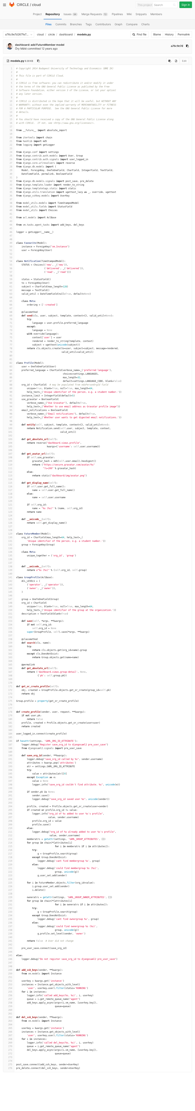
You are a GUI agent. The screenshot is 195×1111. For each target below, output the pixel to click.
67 (11, 308)
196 (10, 777)
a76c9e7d (177, 45)
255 (10, 991)
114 (10, 479)
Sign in (185, 4)
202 (10, 799)
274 (10, 1061)
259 (10, 1006)
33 (11, 184)
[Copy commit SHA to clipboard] (187, 46)
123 (10, 512)
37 (11, 199)
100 (10, 428)
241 (10, 941)
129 (10, 533)
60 (11, 283)
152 (10, 617)
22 (11, 144)
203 (10, 802)
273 (10, 1057)
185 (10, 737)
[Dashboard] (11, 6)
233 (10, 911)
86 (11, 377)
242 (10, 944)
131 (10, 541)
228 (10, 893)
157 (10, 635)
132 (10, 544)
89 (11, 388)
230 (10, 901)
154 (10, 624)
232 (10, 908)
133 (10, 548)
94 (11, 406)
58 (11, 275)
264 (10, 1024)
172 (10, 690)
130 (10, 537)
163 (10, 657)
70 (11, 319)
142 (10, 581)
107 (10, 453)
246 (10, 959)
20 (11, 137)
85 (11, 374)
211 (10, 832)
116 (10, 486)
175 (10, 701)
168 (10, 675)
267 (10, 1035)
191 (10, 759)
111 (10, 468)
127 (10, 526)
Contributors (103, 24)
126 (10, 523)
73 (11, 330)
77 (11, 344)
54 (11, 261)
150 (10, 610)
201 (10, 795)
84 (11, 370)
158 (10, 639)
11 (11, 105)
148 (10, 603)
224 (10, 879)
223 (10, 875)
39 (11, 206)
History (169, 34)
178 (10, 712)
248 (10, 966)
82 (11, 363)
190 (10, 755)
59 (11, 279)
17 (11, 126)
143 (10, 584)
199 (10, 788)
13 (11, 112)
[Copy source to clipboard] (169, 61)
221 (10, 868)
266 (10, 1031)
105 (10, 446)
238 (10, 930)
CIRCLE (23, 5)
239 (10, 933)
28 (11, 166)
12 (11, 108)
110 (10, 464)
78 (11, 348)
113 (10, 475)
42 (11, 217)
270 (10, 1046)
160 (10, 646)
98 (11, 421)
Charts (145, 24)
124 (10, 515)
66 (11, 304)
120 (10, 501)
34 (11, 188)
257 (10, 999)
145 (10, 592)
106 (10, 450)
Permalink (184, 34)
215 (10, 846)
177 (10, 708)
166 (10, 668)
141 (10, 577)
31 (11, 177)
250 (10, 973)
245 (10, 955)
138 (10, 566)
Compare (131, 24)
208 (10, 821)
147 (10, 599)
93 (11, 403)
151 (10, 613)
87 (11, 381)
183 (10, 730)
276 (10, 1068)
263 (10, 1021)
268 (10, 1039)
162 (10, 653)
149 (10, 606)
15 (11, 119)
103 (10, 439)
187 (10, 744)
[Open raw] (176, 61)
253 (10, 984)
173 (10, 693)
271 (10, 1050)
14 (11, 115)
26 (11, 159)
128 (10, 530)
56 (11, 268)
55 (11, 264)
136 (10, 559)
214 (10, 842)
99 (11, 424)
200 (10, 792)
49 (11, 243)
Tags (89, 24)
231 (10, 904)
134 (10, 552)
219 (10, 861)
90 (11, 392)
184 (10, 733)
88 (11, 384)
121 (10, 504)
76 (11, 341)
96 (11, 413)
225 (10, 882)
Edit (184, 60)
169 (10, 679)
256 (10, 995)
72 (11, 326)
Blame (157, 34)
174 (10, 697)
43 (11, 221)
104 (10, 443)
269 (10, 1042)
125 (10, 519)
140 (10, 573)
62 (11, 290)
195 (10, 773)
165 (10, 664)
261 (10, 1013)
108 (10, 457)
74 (11, 334)
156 (10, 632)
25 (11, 155)
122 (10, 508)
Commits (60, 24)
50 (11, 246)
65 (11, 301)
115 (10, 483)
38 (11, 203)
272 (10, 1053)
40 (11, 210)
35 (11, 192)
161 (10, 650)
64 (11, 297)
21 (11, 141)
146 (10, 595)
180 (10, 719)
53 (11, 257)
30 (11, 174)
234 (10, 915)
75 (11, 337)
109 (10, 461)
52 (11, 254)
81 (11, 359)
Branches (76, 24)
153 (10, 621)
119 (10, 497)
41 (11, 214)
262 (10, 1017)
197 (10, 781)
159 (10, 642)
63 (11, 294)
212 (10, 835)
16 (11, 123)
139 (10, 570)
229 (10, 897)
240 (10, 937)
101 (10, 432)
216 (10, 850)
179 (10, 715)
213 (10, 839)
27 (11, 163)
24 (11, 152)
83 (11, 366)
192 (10, 762)
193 (10, 766)
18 (11, 130)
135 (10, 555)
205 (10, 810)
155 (10, 628)
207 (10, 817)
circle (51, 34)
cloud (36, 5)
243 (10, 948)
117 (10, 490)
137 (10, 563)
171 (10, 686)
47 (11, 235)
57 (11, 272)
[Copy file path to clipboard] (38, 61)
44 (11, 224)
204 (10, 806)
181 (10, 722)
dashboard (66, 34)
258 (10, 1002)
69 (11, 315)
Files (49, 24)
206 (10, 813)
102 (10, 435)
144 (10, 588)
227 (10, 890)
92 (11, 399)
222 (10, 872)
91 (11, 395)
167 (10, 672)
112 (10, 472)
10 (11, 101)
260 (10, 1010)
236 (10, 922)
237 (10, 926)
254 (10, 988)
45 (11, 228)
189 (10, 752)
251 (10, 977)
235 (10, 919)
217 (10, 853)
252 (10, 981)
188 (10, 748)
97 (11, 417)
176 (10, 704)
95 (11, 410)
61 (11, 286)
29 (11, 170)
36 (11, 195)
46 (11, 232)
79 (11, 352)
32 (11, 181)
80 (11, 355)
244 (10, 951)
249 (10, 970)
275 (10, 1064)
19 (11, 134)
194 (10, 770)
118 (10, 493)
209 (10, 824)
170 (10, 682)
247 (10, 962)
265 (10, 1028)
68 (11, 312)
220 (10, 864)
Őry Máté (21, 48)
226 (10, 886)
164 (10, 661)
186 (10, 741)
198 (10, 784)
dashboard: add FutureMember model (39, 44)
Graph (118, 24)
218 (10, 857)
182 (10, 726)
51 (11, 250)
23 (11, 148)
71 (11, 323)
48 (11, 239)
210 (10, 828)
